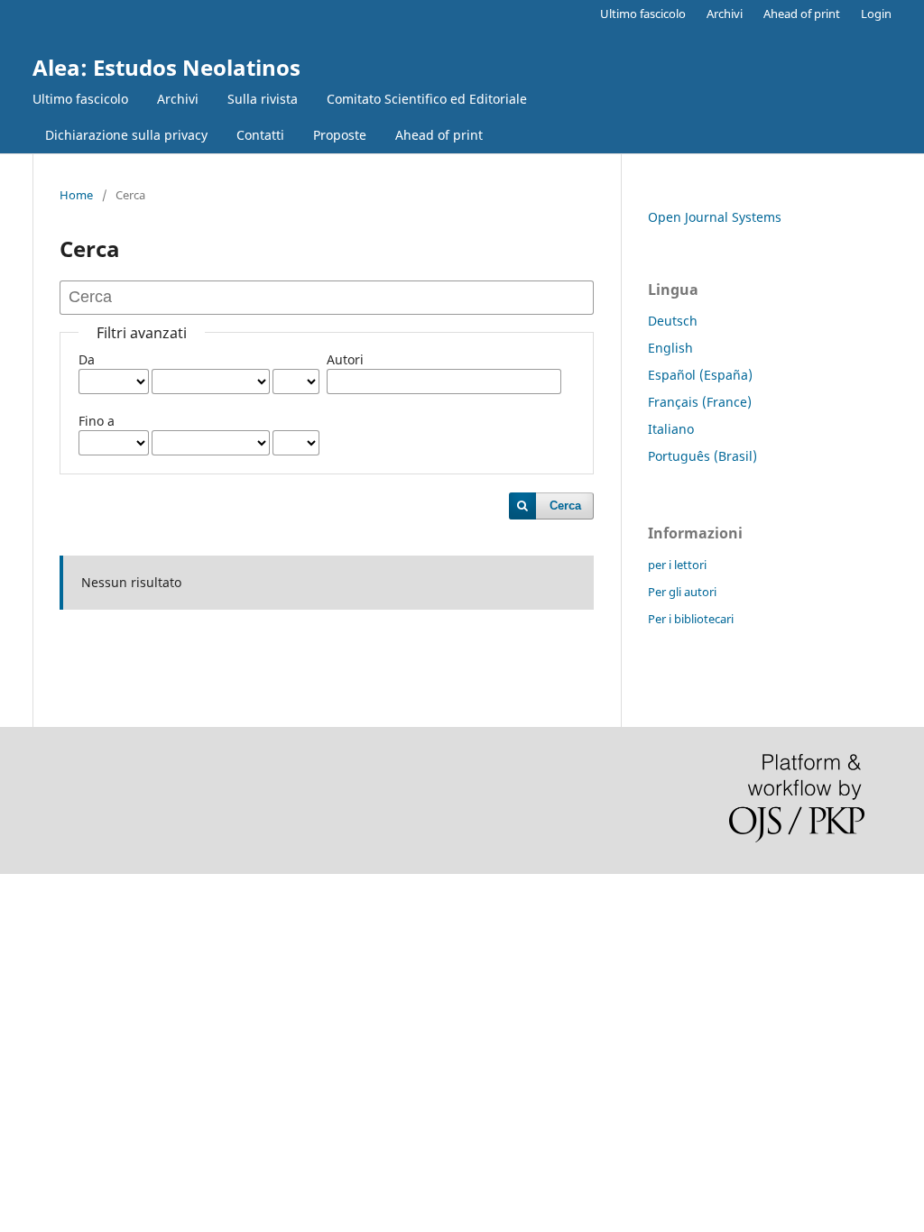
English (670, 347)
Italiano (671, 428)
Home (76, 195)
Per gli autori (682, 592)
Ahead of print (439, 134)
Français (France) (700, 401)
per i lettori (677, 564)
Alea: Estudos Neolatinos (166, 67)
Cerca (565, 505)
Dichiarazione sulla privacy (126, 134)
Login (876, 13)
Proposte (339, 134)
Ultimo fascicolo (80, 98)
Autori (345, 359)
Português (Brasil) (702, 455)
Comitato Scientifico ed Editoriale (427, 98)
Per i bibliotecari (691, 619)
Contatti (260, 134)
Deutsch (673, 320)
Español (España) (700, 374)
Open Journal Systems (714, 216)
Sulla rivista (262, 98)
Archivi (178, 98)
